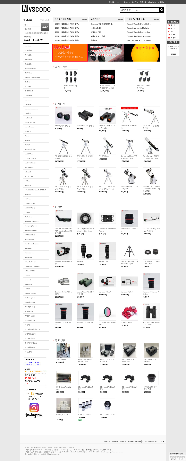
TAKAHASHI (30, 271)
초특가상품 (61, 66)
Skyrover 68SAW (105, 292)
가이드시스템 (30, 320)
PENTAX (28, 217)
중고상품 (28, 64)
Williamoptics (30, 298)
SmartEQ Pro (61, 359)
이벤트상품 (29, 311)
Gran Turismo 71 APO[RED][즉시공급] (107, 87)
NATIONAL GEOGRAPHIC (35, 190)
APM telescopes (30, 68)
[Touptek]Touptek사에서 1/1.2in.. (138, 32)
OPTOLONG (30, 203)
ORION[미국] (30, 208)
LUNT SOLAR (30, 163)
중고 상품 (60, 340)
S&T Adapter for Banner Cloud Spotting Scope (85, 230)
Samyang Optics (31, 226)
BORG (27, 82)
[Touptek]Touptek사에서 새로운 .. (139, 24)
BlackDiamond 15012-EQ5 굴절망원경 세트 (151, 157)
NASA (27, 181)
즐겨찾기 (112, 2)
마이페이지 (152, 2)
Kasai (27, 136)
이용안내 (115, 441)
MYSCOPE (29, 176)
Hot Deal (28, 46)
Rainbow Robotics (32, 221)
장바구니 (135, 2)
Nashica (28, 185)
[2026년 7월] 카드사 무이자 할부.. (67, 28)
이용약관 (123, 441)
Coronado (28, 100)
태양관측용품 (30, 347)
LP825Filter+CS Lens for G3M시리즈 (151, 262)
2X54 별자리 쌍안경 (62, 126)
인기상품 (60, 103)
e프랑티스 (28, 113)
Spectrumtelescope (32, 244)
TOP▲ (162, 441)
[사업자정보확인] (87, 450)
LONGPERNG (30, 158)
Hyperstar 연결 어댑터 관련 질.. (102, 24)
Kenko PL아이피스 (85, 415)
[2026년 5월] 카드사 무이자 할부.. (67, 36)
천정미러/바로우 (31, 343)
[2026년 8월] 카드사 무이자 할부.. (67, 24)
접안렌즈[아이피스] (32, 329)
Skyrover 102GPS (127, 292)
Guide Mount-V (126, 322)
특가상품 (28, 55)
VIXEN (28, 289)
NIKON (28, 194)
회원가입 (127, 2)
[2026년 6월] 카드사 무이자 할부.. (67, 32)
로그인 (119, 2)
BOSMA (28, 86)
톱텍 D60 (94, 40)
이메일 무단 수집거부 (149, 441)
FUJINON (29, 118)
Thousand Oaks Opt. (33, 266)
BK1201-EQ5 (104, 156)
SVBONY (28, 257)
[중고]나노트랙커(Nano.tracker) (85, 360)
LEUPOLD (29, 154)
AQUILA (28, 73)
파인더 (27, 325)
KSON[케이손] (30, 149)
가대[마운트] (30, 316)
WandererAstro (30, 293)
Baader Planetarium (32, 77)
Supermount (29, 253)
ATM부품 (28, 59)
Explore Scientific (31, 109)
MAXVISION (30, 167)
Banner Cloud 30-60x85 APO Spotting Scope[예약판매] (63, 231)
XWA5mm (80, 261)
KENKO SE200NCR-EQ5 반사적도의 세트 (107, 188)
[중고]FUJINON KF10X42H (107, 360)
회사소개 (106, 441)
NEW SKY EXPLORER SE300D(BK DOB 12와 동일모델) (151, 189)
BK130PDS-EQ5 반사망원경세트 (63, 188)
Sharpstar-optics (31, 230)
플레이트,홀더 (30, 334)
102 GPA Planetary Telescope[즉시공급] (151, 230)
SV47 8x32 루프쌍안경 (85, 126)
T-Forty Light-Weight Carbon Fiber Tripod (129, 262)
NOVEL (28, 199)
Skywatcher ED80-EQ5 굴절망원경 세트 (129, 157)
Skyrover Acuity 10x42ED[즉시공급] (151, 323)
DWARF (28, 104)
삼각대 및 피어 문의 (98, 36)
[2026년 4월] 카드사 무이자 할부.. (67, 40)
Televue (27, 275)
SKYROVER (30, 235)
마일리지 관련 (96, 32)
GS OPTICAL (30, 122)
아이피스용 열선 (96, 28)
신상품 (58, 206)
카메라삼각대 (30, 302)
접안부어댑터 (30, 338)
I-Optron (28, 131)
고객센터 (161, 2)
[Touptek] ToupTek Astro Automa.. (139, 36)
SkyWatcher (29, 239)
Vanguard (28, 284)
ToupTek (28, 280)
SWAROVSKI (30, 262)
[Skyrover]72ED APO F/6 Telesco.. (139, 40)
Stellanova (28, 248)
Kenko (27, 140)
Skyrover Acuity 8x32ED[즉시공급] (107, 127)
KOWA (27, 145)
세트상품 (28, 50)
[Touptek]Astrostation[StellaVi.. (138, 28)
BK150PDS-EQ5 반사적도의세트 (85, 188)
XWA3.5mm (103, 261)
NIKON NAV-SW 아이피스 (143, 87)
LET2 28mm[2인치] (107, 415)
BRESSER (29, 91)
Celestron (28, 95)
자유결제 (28, 352)
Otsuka (27, 212)
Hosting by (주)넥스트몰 (102, 450)
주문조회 (143, 2)
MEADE (28, 172)
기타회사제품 (30, 307)
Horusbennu (29, 127)
